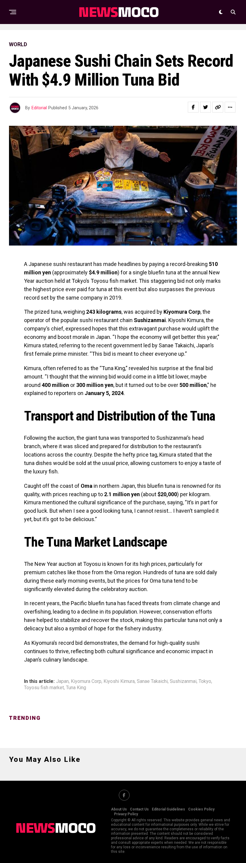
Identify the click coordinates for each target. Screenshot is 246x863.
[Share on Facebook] (193, 107)
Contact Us (139, 809)
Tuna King (76, 687)
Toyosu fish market (44, 687)
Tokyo (205, 681)
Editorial (39, 107)
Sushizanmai (183, 681)
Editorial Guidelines (168, 809)
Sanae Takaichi (152, 681)
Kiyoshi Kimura (119, 681)
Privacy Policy (126, 814)
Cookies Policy (201, 809)
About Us (119, 809)
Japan (62, 681)
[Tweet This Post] (205, 107)
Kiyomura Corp (86, 681)
